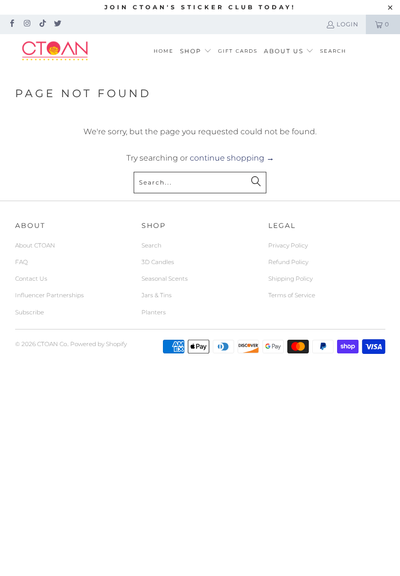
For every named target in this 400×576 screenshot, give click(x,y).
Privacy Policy (288, 245)
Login (348, 24)
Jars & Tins (156, 295)
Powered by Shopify (98, 344)
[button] (196, 51)
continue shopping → (232, 158)
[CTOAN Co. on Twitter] (57, 24)
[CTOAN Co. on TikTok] (42, 24)
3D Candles (157, 262)
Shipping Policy (290, 278)
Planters (153, 312)
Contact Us (31, 278)
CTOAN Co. (52, 344)
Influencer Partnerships (49, 295)
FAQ (21, 262)
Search (151, 245)
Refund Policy (288, 262)
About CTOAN (35, 245)
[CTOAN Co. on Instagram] (26, 24)
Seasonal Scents (164, 278)
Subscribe (29, 312)
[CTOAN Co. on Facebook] (11, 24)
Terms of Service (291, 295)
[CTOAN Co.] (55, 51)
